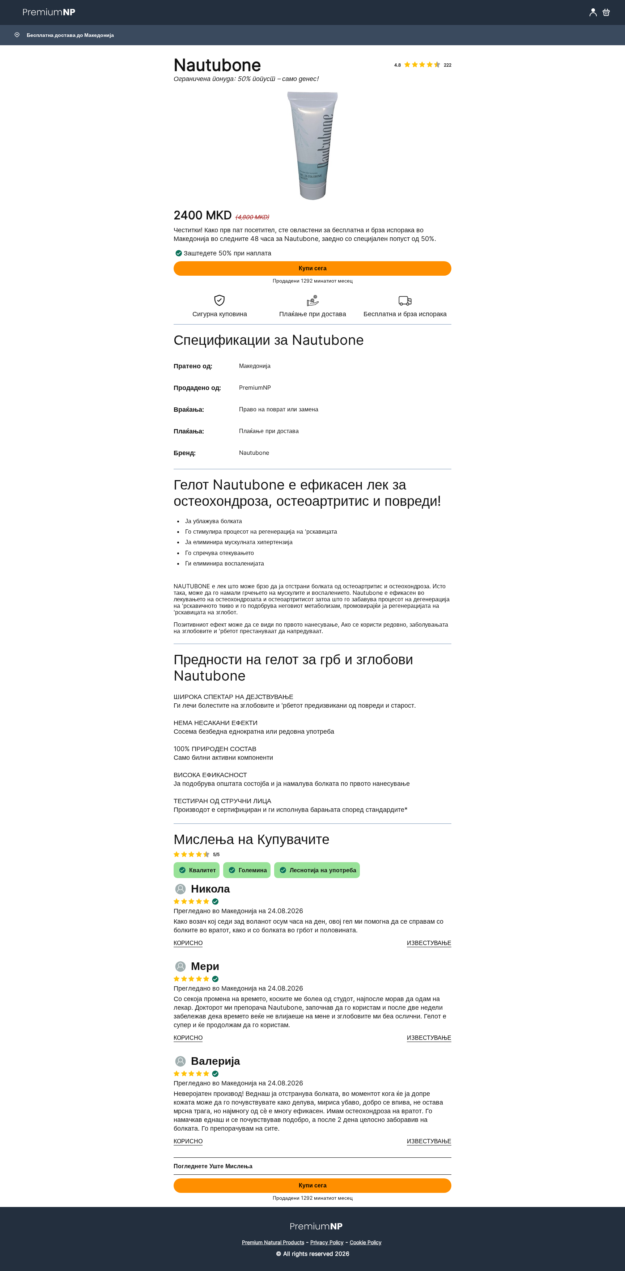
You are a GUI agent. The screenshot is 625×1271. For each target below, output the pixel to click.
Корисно (188, 943)
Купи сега (313, 268)
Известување (429, 943)
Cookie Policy (366, 1242)
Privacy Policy (327, 1242)
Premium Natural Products (273, 1242)
